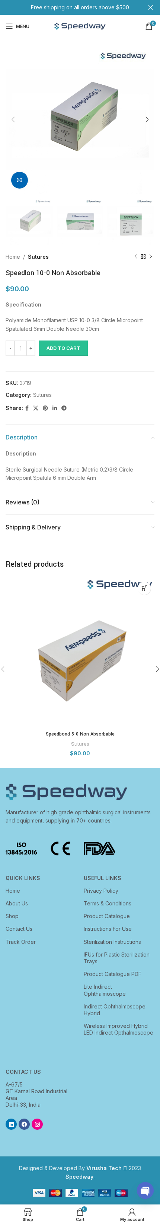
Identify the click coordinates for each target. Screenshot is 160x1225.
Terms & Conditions (107, 903)
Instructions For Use (108, 929)
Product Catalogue (107, 916)
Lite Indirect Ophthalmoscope (105, 990)
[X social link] (36, 408)
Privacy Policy (101, 890)
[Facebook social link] (27, 408)
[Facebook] (24, 1124)
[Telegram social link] (64, 408)
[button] (144, 588)
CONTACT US (23, 1072)
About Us (17, 903)
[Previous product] (136, 257)
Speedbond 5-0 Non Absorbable (80, 734)
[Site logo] (80, 25)
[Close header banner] (150, 7)
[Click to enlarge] (19, 180)
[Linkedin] (11, 1124)
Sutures (38, 257)
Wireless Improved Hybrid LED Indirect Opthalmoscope (118, 1029)
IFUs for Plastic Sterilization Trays (117, 957)
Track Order (21, 942)
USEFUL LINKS (102, 878)
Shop (12, 916)
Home (13, 257)
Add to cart (63, 348)
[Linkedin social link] (54, 408)
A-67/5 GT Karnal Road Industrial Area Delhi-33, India (36, 1094)
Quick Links (23, 878)
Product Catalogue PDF (112, 974)
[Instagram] (37, 1124)
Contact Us (19, 929)
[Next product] (150, 257)
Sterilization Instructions (112, 942)
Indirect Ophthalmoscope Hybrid (114, 1009)
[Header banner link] (69, 7)
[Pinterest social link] (45, 408)
